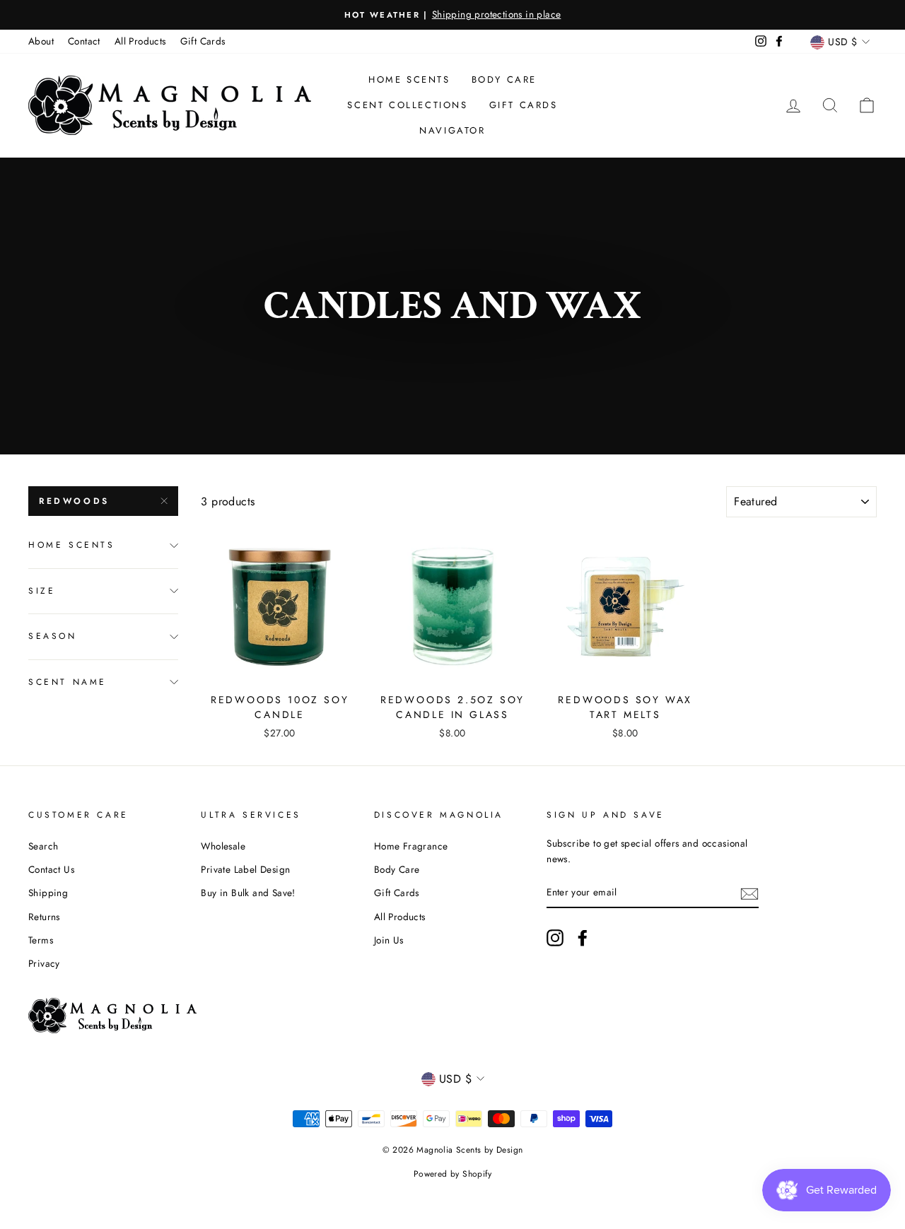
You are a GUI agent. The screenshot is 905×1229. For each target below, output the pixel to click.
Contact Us (51, 869)
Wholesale (223, 846)
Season (52, 636)
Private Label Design (245, 869)
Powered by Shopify (452, 1174)
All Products (140, 41)
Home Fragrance (411, 846)
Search (43, 846)
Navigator (452, 130)
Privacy (44, 963)
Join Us (389, 940)
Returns (44, 917)
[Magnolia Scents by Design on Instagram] (555, 937)
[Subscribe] (749, 892)
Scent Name (67, 682)
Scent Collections (407, 105)
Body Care (504, 79)
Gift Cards (203, 41)
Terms (40, 940)
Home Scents (409, 79)
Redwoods (74, 501)
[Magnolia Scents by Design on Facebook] (582, 937)
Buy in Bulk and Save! (248, 893)
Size (41, 590)
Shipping (48, 893)
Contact (84, 41)
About (41, 41)
